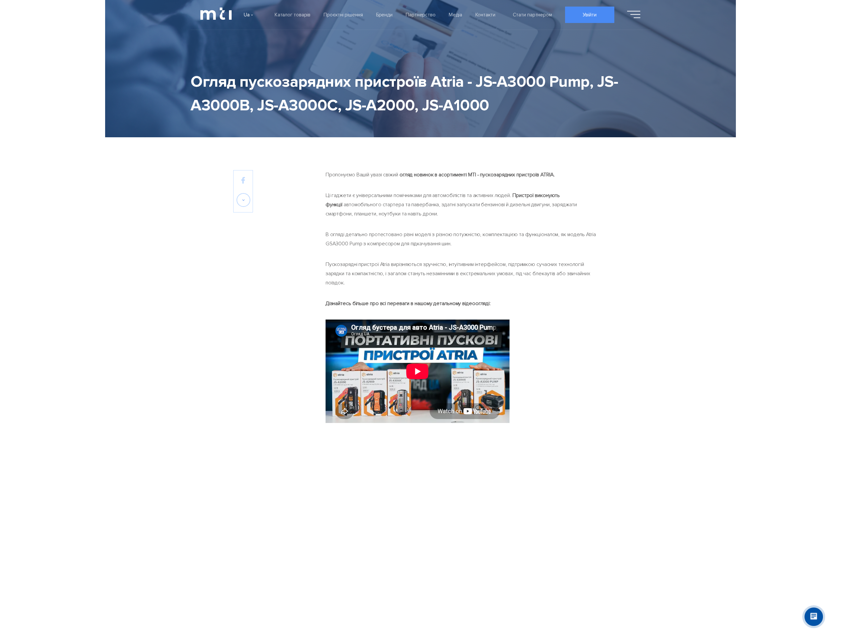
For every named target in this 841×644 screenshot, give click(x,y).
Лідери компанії (251, 505)
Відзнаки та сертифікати (261, 541)
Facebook (569, 505)
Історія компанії (251, 523)
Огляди (401, 541)
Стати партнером (532, 15)
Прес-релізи (407, 505)
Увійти (589, 15)
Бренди (384, 15)
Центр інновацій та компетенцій (490, 541)
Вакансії (242, 558)
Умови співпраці (472, 505)
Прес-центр (407, 558)
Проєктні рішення (343, 15)
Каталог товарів (293, 15)
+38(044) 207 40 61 (581, 524)
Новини (401, 523)
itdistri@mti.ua (574, 515)
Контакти (485, 15)
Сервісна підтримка (476, 523)
